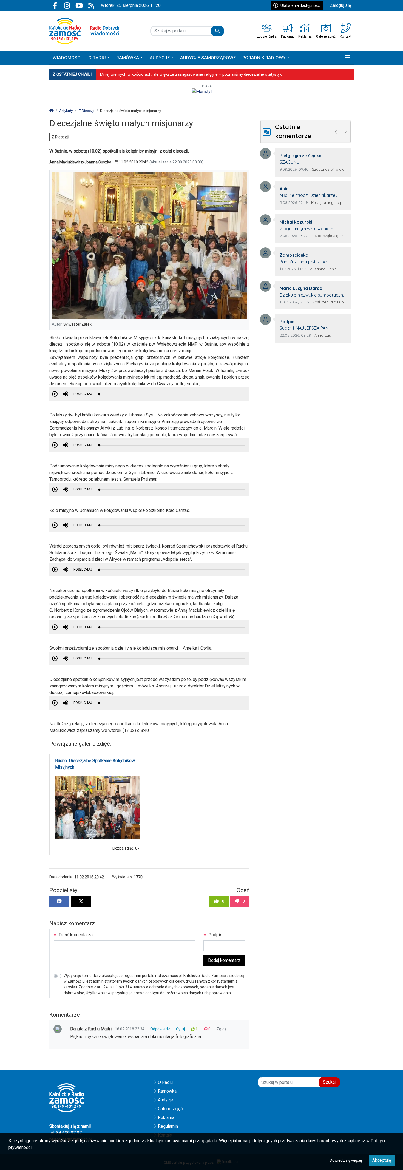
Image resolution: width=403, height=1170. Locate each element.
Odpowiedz (160, 1029)
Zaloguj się (340, 5)
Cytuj (180, 1029)
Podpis (214, 934)
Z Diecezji (60, 137)
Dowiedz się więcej (346, 1160)
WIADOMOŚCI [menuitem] (67, 57)
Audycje (165, 1100)
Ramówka (167, 1091)
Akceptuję (381, 1160)
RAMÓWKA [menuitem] (127, 57)
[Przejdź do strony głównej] (84, 31)
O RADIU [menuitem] (97, 57)
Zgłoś (221, 1029)
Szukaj (329, 1082)
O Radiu (165, 1082)
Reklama (166, 1117)
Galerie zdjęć (170, 1108)
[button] (348, 58)
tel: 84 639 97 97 (65, 1132)
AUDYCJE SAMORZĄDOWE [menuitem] (208, 57)
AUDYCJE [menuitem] (160, 57)
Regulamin (168, 1126)
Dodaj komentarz (224, 960)
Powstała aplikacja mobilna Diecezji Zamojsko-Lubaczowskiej (155, 74)
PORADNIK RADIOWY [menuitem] (264, 57)
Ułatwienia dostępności (300, 5)
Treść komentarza (75, 934)
